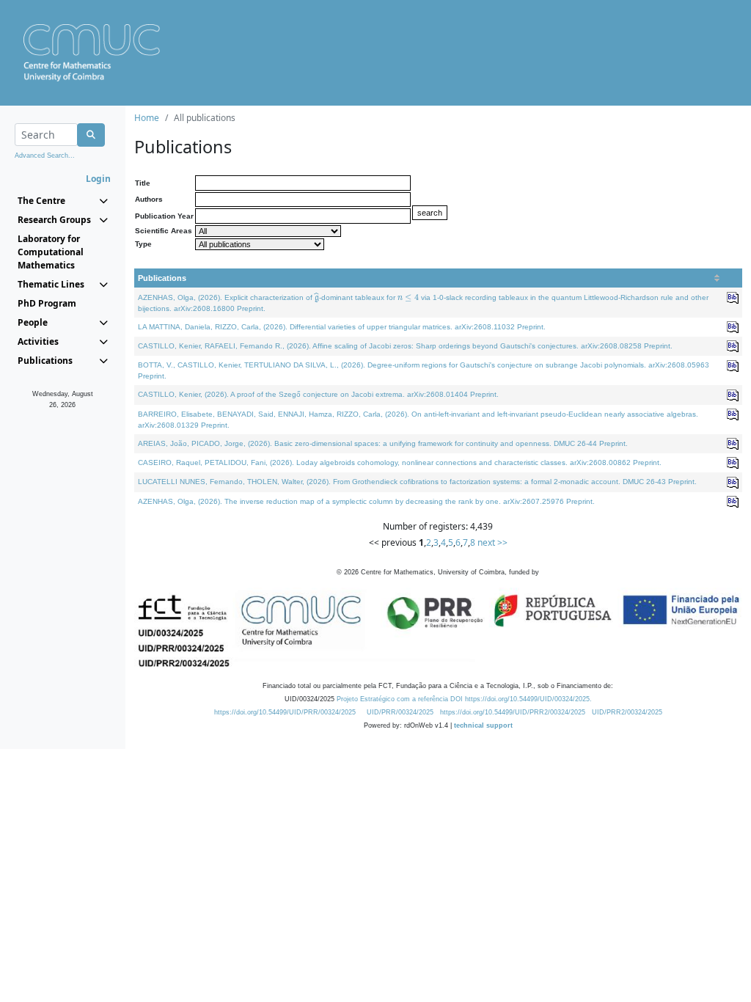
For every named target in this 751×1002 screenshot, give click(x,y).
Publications (162, 278)
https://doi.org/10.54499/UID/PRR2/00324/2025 (512, 712)
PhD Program (47, 303)
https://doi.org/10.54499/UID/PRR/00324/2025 (285, 712)
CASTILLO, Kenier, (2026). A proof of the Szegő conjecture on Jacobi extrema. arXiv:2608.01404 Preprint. (318, 394)
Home (146, 117)
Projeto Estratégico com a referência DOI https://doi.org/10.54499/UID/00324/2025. (464, 699)
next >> (492, 542)
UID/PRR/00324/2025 (400, 712)
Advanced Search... (45, 155)
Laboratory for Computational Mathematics (51, 252)
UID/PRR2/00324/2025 (627, 712)
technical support (483, 725)
